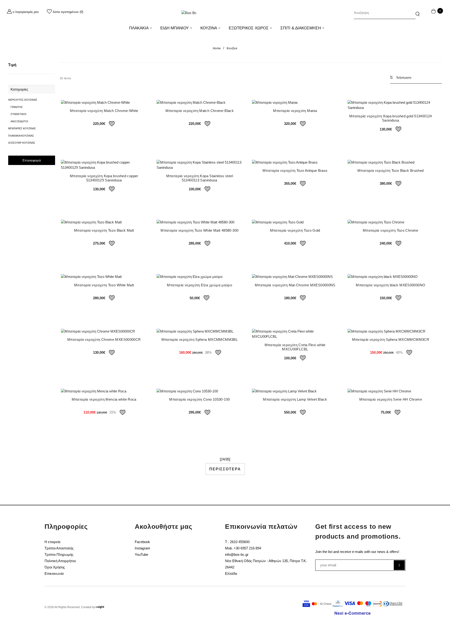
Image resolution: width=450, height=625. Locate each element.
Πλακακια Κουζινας (21, 135)
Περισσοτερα (225, 469)
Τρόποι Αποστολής (59, 548)
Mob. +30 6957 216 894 (243, 548)
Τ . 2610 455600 (237, 542)
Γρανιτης (17, 107)
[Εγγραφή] (399, 565)
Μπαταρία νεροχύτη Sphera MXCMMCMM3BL (199, 339)
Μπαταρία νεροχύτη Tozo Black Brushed (390, 171)
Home (217, 48)
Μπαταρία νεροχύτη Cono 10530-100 (199, 399)
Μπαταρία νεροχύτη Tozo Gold (295, 230)
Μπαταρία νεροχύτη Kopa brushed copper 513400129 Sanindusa (104, 178)
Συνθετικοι (18, 114)
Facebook (142, 542)
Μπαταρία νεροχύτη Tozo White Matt (104, 285)
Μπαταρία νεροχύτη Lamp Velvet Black (295, 399)
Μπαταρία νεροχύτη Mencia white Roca (104, 399)
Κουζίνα (232, 48)
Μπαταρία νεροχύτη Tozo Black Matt (104, 230)
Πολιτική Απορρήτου (60, 561)
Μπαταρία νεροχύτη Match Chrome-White (104, 111)
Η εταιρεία (52, 542)
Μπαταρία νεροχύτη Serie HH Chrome (390, 399)
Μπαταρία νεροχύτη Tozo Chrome (390, 230)
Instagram (142, 548)
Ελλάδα (231, 573)
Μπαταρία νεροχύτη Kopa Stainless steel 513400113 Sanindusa (199, 178)
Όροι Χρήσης (55, 567)
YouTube (141, 554)
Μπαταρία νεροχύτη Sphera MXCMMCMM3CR (390, 339)
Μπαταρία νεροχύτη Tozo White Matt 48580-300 (199, 230)
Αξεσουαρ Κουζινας (21, 142)
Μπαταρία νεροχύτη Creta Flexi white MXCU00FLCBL (295, 347)
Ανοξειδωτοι (19, 121)
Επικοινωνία (54, 573)
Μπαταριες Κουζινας (22, 128)
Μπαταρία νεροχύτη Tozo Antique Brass (295, 171)
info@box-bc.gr (236, 554)
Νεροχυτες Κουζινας (22, 99)
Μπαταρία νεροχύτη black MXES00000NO (390, 285)
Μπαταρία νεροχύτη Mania (295, 111)
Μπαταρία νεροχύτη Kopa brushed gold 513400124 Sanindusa (390, 118)
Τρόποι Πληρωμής (59, 554)
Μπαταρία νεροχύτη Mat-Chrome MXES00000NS (295, 285)
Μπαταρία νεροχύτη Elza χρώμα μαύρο (199, 285)
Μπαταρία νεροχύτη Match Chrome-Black (199, 111)
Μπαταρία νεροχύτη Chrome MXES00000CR (104, 339)
